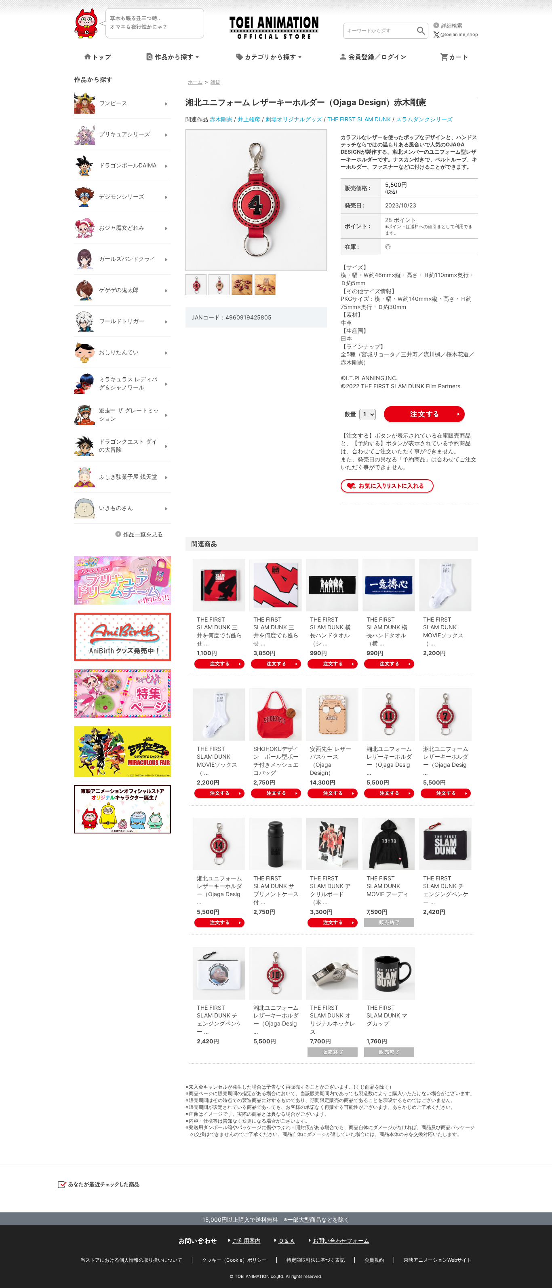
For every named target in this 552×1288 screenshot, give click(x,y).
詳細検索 (451, 25)
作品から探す (174, 56)
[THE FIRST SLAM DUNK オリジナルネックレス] (332, 973)
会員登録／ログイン (377, 56)
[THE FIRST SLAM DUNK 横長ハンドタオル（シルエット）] (332, 585)
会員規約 (374, 1260)
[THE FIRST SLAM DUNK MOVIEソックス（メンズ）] (219, 714)
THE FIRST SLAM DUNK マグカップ (387, 1015)
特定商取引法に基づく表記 (316, 1260)
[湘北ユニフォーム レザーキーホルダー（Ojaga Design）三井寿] (219, 844)
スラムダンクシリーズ (424, 119)
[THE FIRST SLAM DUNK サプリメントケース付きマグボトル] (275, 844)
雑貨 (215, 82)
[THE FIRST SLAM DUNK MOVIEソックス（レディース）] (445, 585)
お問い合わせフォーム (341, 1240)
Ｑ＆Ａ (286, 1240)
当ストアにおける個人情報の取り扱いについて (131, 1260)
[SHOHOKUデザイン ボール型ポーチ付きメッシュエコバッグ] (275, 714)
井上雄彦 (249, 119)
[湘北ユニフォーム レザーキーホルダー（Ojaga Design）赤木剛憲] (196, 284)
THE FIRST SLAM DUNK (359, 119)
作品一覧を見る (143, 534)
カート (458, 56)
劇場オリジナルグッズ (293, 119)
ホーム (195, 82)
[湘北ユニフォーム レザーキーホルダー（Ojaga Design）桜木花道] (275, 973)
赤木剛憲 (221, 119)
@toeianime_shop (459, 34)
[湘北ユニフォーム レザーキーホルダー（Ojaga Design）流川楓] (389, 714)
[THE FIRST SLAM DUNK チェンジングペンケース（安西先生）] (219, 973)
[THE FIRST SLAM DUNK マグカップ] (389, 973)
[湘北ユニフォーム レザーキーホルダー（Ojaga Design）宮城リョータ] (445, 714)
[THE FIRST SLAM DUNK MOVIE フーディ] (389, 844)
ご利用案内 (246, 1240)
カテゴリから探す (270, 56)
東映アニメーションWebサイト (438, 1260)
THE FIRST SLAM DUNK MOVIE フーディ (388, 886)
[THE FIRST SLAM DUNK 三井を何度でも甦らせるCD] (219, 585)
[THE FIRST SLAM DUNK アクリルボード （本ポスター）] (332, 844)
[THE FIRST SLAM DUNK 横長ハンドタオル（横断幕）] (389, 585)
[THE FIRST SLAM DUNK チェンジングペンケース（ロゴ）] (445, 844)
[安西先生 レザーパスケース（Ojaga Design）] (332, 714)
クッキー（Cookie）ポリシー (234, 1260)
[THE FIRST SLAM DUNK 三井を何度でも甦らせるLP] (275, 585)
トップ (101, 56)
